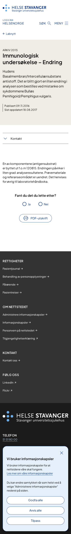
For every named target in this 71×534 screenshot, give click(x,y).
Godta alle (35, 500)
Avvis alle (35, 510)
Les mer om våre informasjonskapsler (30, 473)
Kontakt (16, 138)
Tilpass (35, 520)
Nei (46, 204)
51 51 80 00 (10, 439)
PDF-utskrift (39, 218)
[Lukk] (61, 452)
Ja (29, 204)
